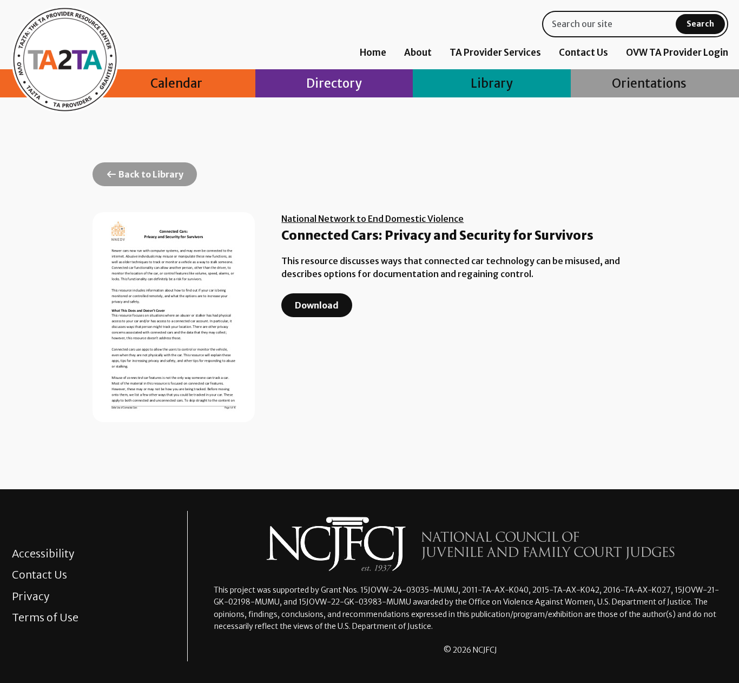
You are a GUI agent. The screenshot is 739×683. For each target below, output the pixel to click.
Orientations (649, 83)
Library (491, 83)
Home (373, 52)
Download (317, 305)
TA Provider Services (495, 52)
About (418, 52)
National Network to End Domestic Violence (372, 218)
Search (700, 24)
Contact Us (583, 52)
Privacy (31, 596)
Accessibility (43, 553)
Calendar (176, 83)
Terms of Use (45, 617)
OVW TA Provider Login (677, 52)
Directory (333, 83)
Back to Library (150, 174)
